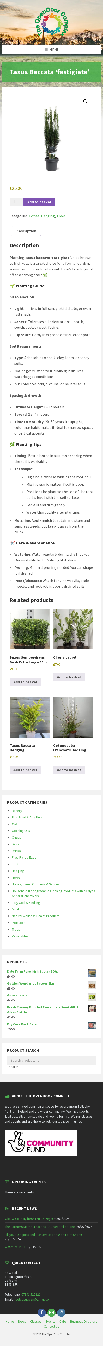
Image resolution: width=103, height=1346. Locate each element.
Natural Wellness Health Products (35, 916)
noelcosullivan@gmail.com (33, 1299)
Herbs (16, 877)
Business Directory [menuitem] (83, 1321)
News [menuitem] (22, 1321)
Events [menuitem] (50, 1321)
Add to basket (39, 201)
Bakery (17, 810)
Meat (15, 909)
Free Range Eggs (24, 857)
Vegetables (20, 936)
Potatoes (18, 923)
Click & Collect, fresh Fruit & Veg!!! (29, 1219)
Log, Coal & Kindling (26, 902)
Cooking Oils (21, 831)
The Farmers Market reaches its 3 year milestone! (40, 1226)
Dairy (15, 844)
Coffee (34, 216)
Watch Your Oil (15, 1247)
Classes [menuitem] (35, 1321)
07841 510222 (30, 1294)
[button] (85, 101)
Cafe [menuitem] (62, 1321)
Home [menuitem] (10, 1321)
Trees (61, 216)
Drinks (16, 851)
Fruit (15, 864)
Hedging (48, 216)
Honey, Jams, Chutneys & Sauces (36, 884)
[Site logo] (51, 35)
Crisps (16, 837)
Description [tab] (26, 230)
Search (14, 1067)
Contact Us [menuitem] (51, 1326)
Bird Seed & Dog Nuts (27, 817)
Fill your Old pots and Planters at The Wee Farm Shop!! (43, 1235)
